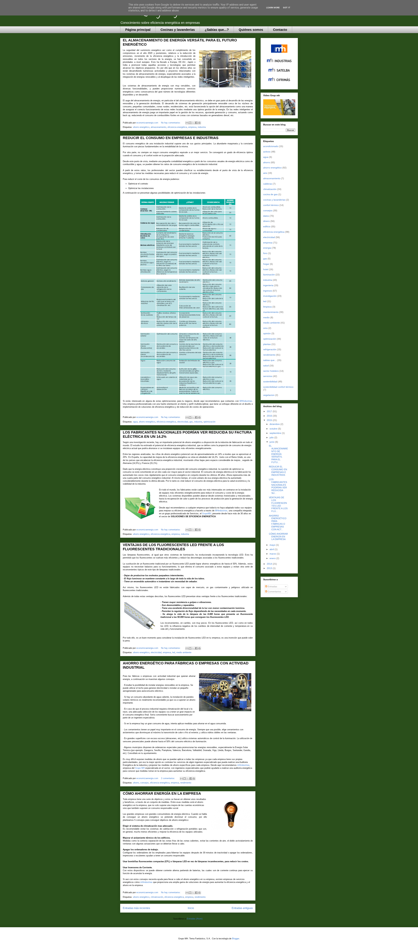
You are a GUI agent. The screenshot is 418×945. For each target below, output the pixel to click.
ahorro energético (141, 127)
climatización (157, 897)
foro (265, 253)
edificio (266, 226)
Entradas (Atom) (194, 918)
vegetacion (268, 395)
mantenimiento (271, 312)
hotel (265, 269)
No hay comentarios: (171, 122)
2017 (270, 411)
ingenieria (268, 285)
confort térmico (271, 205)
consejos (144, 782)
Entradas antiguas (242, 908)
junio (272, 442)
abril (272, 549)
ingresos (267, 290)
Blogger (235, 938)
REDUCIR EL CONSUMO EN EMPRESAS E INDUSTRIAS (170, 138)
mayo (273, 545)
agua (135, 421)
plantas (267, 344)
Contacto (280, 29)
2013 (270, 568)
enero (273, 558)
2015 (270, 420)
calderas (267, 183)
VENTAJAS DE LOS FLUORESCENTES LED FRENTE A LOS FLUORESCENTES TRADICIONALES (173, 547)
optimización (209, 421)
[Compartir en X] (193, 122)
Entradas (272, 586)
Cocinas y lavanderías (178, 29)
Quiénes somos (251, 29)
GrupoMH (206, 513)
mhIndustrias (243, 765)
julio (272, 437)
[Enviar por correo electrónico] (187, 122)
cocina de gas (270, 194)
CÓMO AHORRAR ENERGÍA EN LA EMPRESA (162, 793)
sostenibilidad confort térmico (278, 387)
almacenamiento (158, 127)
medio (266, 317)
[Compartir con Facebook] (196, 122)
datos (266, 216)
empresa (192, 127)
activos (266, 151)
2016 (270, 415)
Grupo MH (140, 768)
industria (202, 127)
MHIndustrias (246, 401)
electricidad (182, 421)
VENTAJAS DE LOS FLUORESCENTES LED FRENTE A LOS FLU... (278, 504)
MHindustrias (221, 510)
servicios (267, 376)
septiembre (276, 433)
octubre (274, 428)
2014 (270, 563)
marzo (273, 553)
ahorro (136, 782)
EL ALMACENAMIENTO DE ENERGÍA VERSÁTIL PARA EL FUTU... (278, 454)
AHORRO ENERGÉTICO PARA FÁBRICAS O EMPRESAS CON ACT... (277, 522)
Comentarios (274, 591)
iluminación (269, 274)
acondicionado (270, 146)
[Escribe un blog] (190, 122)
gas (191, 421)
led (173, 652)
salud (266, 365)
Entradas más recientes (136, 908)
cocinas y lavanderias (274, 199)
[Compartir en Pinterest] (199, 122)
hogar (266, 264)
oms (265, 328)
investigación (270, 296)
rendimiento (185, 782)
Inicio (191, 908)
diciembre (275, 424)
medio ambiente (183, 652)
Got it (286, 7)
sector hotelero (271, 371)
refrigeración (269, 349)
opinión (267, 333)
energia (267, 248)
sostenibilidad (270, 381)
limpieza (267, 306)
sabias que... (269, 360)
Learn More (273, 7)
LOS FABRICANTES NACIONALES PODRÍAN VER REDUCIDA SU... (278, 486)
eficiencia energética (177, 127)
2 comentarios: (168, 778)
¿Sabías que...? (217, 29)
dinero (266, 221)
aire (265, 173)
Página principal (138, 29)
